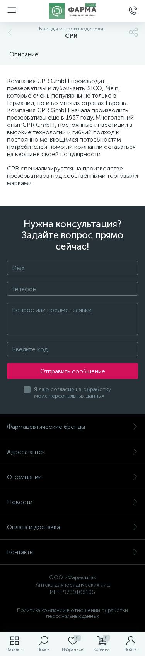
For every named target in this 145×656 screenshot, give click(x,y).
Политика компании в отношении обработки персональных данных (72, 613)
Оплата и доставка (33, 527)
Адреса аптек (26, 451)
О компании (24, 477)
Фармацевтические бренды (46, 426)
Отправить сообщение (72, 371)
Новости (19, 502)
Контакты (20, 552)
